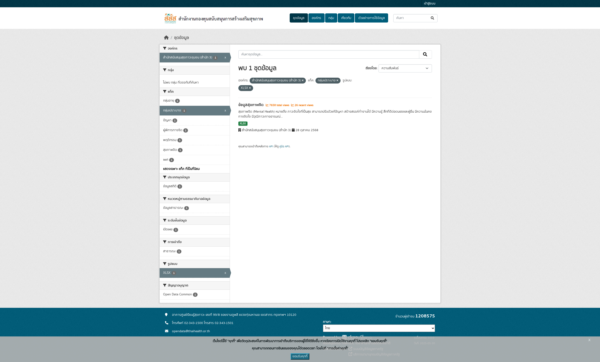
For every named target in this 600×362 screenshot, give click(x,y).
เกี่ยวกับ (346, 18)
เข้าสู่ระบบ (429, 3)
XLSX (243, 124)
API (271, 146)
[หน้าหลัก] (166, 38)
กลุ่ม (331, 18)
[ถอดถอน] (303, 81)
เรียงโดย (371, 68)
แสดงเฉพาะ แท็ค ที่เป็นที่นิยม (181, 169)
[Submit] (433, 18)
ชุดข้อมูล (298, 18)
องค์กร (316, 18)
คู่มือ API (284, 146)
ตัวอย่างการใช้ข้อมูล (371, 18)
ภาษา (326, 322)
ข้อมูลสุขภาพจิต (251, 105)
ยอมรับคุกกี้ (300, 356)
